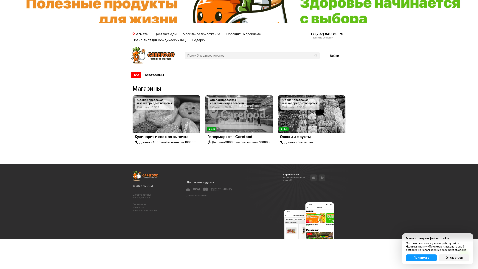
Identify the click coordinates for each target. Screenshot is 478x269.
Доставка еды (165, 34)
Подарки (199, 40)
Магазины (154, 75)
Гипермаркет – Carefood (229, 136)
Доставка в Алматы (197, 195)
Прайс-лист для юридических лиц (159, 40)
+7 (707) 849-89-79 (326, 34)
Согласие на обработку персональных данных (145, 207)
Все (136, 75)
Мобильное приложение (201, 34)
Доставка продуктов (201, 182)
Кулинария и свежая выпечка (162, 136)
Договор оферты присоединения (142, 196)
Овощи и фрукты (295, 136)
